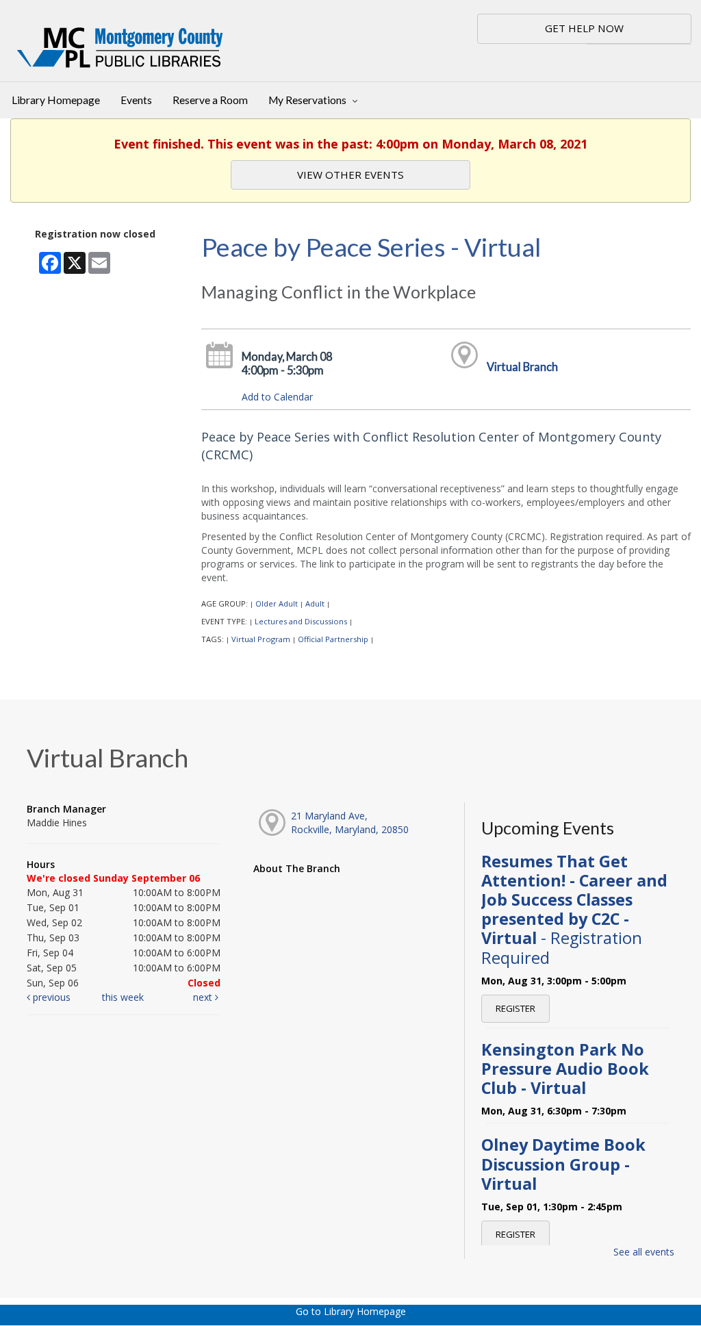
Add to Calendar (277, 396)
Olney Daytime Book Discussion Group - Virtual (563, 1164)
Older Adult (276, 603)
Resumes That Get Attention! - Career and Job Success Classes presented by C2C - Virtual (574, 909)
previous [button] (50, 997)
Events (136, 100)
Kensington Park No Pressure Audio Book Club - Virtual (565, 1068)
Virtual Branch (522, 366)
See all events (643, 1251)
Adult (314, 603)
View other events (350, 174)
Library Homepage (56, 100)
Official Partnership (333, 639)
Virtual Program (260, 639)
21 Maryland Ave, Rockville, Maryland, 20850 (350, 822)
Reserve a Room (210, 100)
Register (515, 1008)
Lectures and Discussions (301, 621)
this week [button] (123, 997)
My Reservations (308, 100)
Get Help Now (584, 28)
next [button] (204, 997)
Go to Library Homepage (351, 1311)
